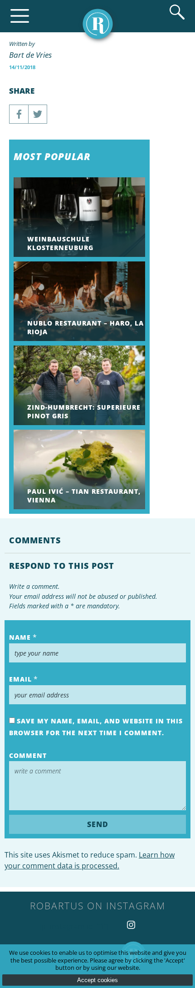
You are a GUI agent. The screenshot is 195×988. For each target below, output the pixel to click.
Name (20, 637)
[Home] (97, 24)
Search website (177, 12)
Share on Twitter (37, 114)
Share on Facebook (18, 114)
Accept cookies (97, 980)
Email (20, 679)
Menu (19, 16)
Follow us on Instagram (131, 925)
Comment (28, 755)
